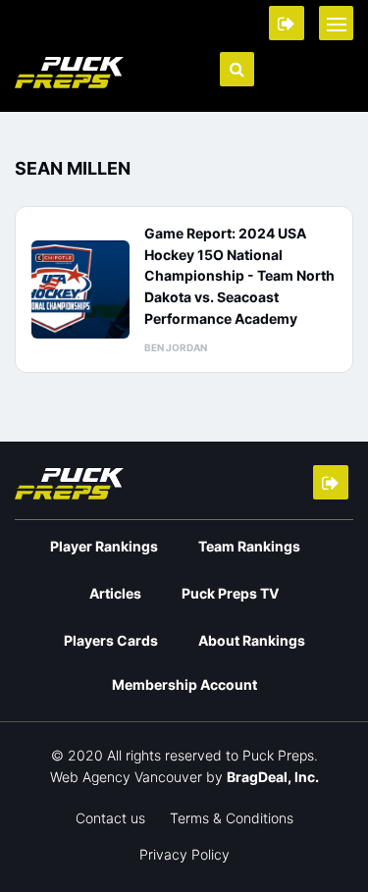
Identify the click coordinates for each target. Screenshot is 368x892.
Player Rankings (104, 546)
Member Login (286, 23)
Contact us (110, 818)
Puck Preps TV (230, 593)
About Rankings (251, 640)
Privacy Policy (184, 854)
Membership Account (184, 684)
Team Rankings (249, 546)
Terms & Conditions (231, 818)
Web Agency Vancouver (126, 776)
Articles (115, 593)
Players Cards (111, 640)
